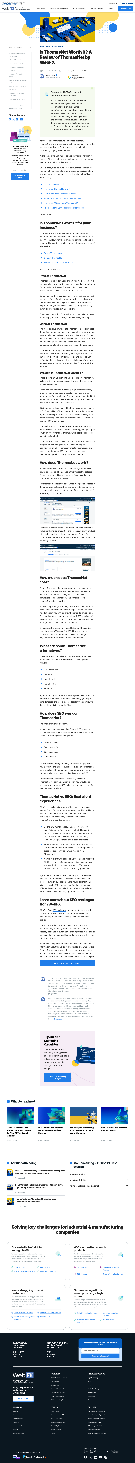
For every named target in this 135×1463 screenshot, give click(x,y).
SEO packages (59, 910)
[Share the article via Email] (21, 120)
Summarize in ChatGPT (80, 71)
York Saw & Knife (78, 1180)
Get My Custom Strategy (19, 177)
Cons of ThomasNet (53, 258)
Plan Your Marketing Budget (58, 1078)
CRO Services (82, 1267)
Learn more (59, 1019)
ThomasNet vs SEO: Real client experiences (64, 208)
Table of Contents (16, 48)
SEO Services (19, 1267)
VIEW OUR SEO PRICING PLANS (66, 963)
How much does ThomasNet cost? (60, 194)
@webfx (54, 994)
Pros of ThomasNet (53, 253)
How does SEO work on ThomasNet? (61, 203)
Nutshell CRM (45, 1317)
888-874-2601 (127, 3)
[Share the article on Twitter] (13, 120)
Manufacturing (58, 46)
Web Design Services (48, 1271)
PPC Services (45, 1267)
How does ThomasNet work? (57, 189)
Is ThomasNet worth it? (54, 184)
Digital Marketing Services (87, 1313)
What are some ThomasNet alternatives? (62, 198)
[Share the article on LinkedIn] (17, 120)
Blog (48, 46)
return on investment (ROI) (52, 433)
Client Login (113, 3)
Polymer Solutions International (84, 1186)
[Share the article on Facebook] (10, 120)
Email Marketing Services (23, 1313)
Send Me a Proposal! (100, 1356)
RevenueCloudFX (109, 1320)
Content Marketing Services (24, 1271)
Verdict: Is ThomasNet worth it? (58, 262)
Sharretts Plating (77, 1174)
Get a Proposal (125, 9)
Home (42, 46)
